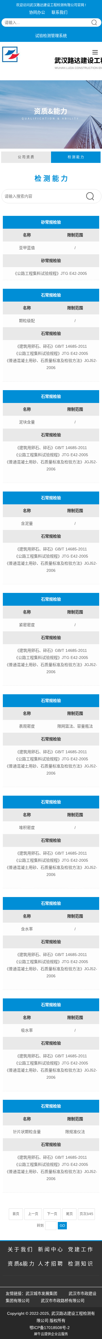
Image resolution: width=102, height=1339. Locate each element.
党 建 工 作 (80, 1249)
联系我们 (59, 12)
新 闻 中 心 (50, 1249)
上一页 (33, 1214)
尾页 (69, 1214)
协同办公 (37, 12)
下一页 (52, 1214)
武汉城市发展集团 (41, 1293)
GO (62, 1226)
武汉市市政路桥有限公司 (64, 1300)
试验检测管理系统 (51, 35)
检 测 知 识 (80, 1264)
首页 (15, 1214)
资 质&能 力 (21, 1264)
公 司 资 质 (26, 157)
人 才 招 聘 (50, 1264)
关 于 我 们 (20, 1249)
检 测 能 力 (76, 157)
